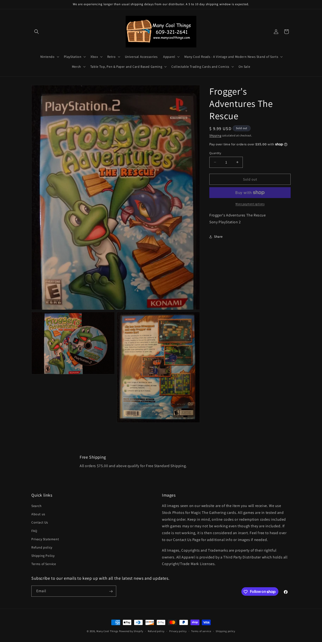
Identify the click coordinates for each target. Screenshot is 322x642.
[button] (36, 31)
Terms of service (201, 631)
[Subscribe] (111, 591)
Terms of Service (43, 564)
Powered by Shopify (131, 631)
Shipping (215, 135)
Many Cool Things (107, 631)
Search (36, 506)
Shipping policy (225, 631)
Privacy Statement (45, 539)
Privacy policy (178, 631)
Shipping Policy (43, 556)
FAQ (34, 531)
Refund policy (41, 547)
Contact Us (39, 522)
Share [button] (218, 236)
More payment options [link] (249, 204)
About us (38, 514)
